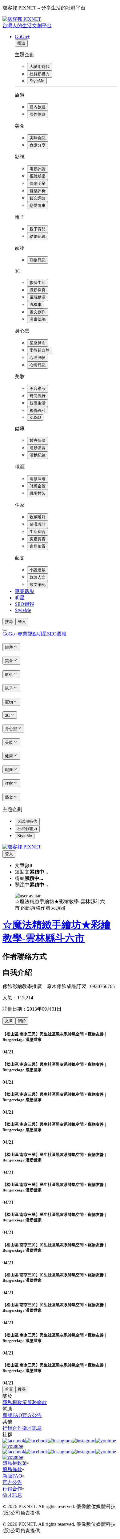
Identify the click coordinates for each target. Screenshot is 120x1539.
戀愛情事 (38, 205)
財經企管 (38, 486)
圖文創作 (38, 312)
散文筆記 (38, 584)
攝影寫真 (38, 290)
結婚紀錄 (38, 236)
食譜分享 (38, 145)
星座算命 (38, 343)
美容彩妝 (38, 388)
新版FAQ (12, 1415)
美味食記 (38, 138)
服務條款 (37, 1402)
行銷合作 (12, 1428)
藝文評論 (38, 198)
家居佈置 (38, 546)
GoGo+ (22, 36)
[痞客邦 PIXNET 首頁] (21, 846)
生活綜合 (38, 531)
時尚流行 (38, 395)
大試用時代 (40, 66)
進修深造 (38, 478)
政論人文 (38, 577)
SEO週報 (24, 604)
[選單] (4, 630)
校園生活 (38, 403)
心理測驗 (38, 357)
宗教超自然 (40, 350)
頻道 (21, 43)
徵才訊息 (32, 1428)
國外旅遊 (38, 114)
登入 (22, 621)
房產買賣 (38, 539)
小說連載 (38, 570)
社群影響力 (40, 74)
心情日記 (38, 365)
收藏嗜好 (38, 517)
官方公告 (32, 1415)
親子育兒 (38, 229)
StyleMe (37, 81)
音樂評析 (38, 190)
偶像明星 (38, 183)
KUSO (35, 417)
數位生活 (38, 282)
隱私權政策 (14, 1402)
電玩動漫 (38, 297)
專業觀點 (24, 591)
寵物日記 (38, 260)
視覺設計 (38, 410)
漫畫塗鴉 (38, 319)
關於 (22, 1021)
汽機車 (36, 304)
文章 (9, 1021)
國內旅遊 (38, 107)
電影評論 (38, 168)
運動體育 (38, 447)
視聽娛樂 (38, 176)
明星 (20, 597)
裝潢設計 (38, 524)
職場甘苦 (38, 493)
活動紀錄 (38, 455)
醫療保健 (38, 440)
